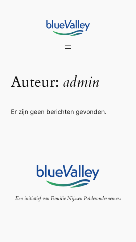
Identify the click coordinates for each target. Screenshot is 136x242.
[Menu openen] (68, 47)
